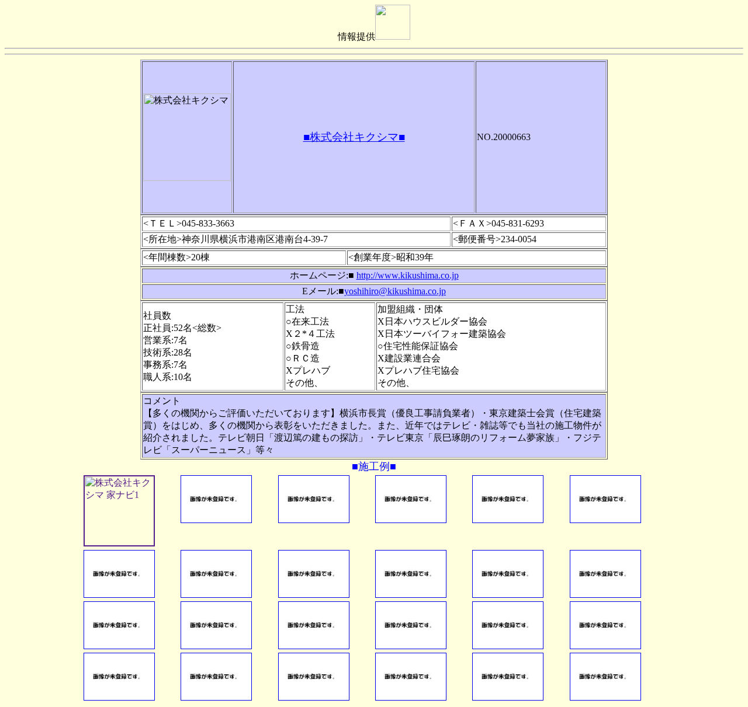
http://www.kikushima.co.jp (407, 275)
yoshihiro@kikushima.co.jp (395, 291)
